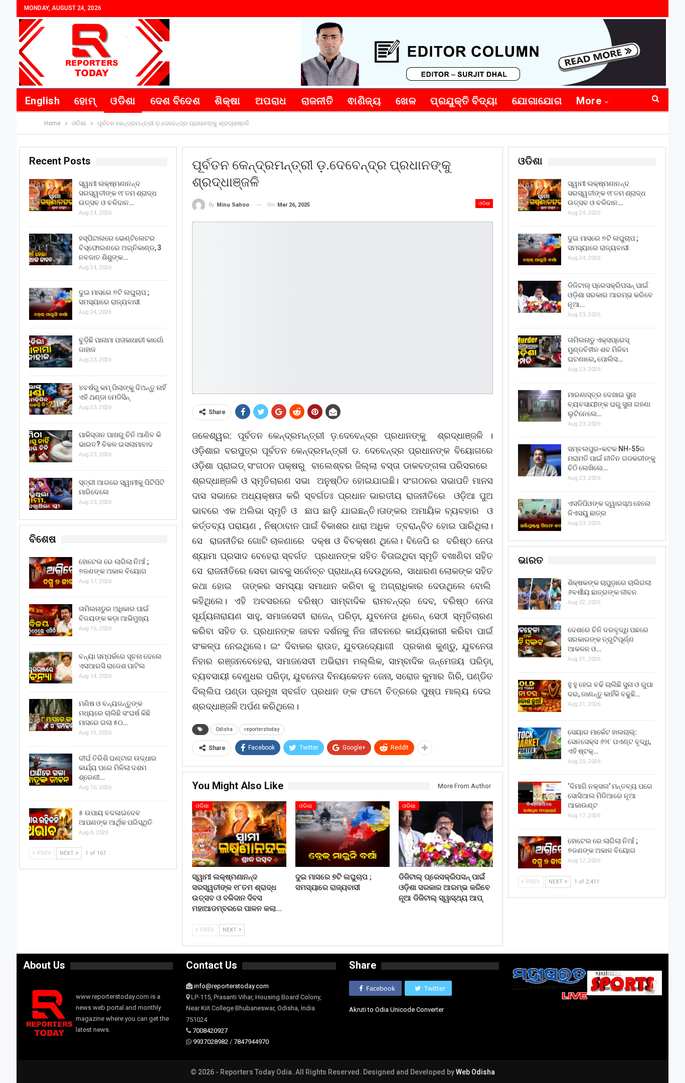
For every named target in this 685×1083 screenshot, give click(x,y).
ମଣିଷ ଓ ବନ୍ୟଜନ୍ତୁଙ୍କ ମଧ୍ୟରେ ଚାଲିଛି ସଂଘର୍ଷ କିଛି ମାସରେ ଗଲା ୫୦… (114, 713)
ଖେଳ (406, 101)
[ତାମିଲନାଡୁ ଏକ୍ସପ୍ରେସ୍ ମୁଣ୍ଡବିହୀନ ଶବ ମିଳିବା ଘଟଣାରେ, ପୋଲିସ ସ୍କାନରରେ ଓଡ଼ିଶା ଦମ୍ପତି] (539, 351)
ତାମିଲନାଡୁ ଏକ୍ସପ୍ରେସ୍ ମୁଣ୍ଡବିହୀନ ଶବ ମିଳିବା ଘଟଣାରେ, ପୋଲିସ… (598, 349)
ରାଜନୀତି (317, 101)
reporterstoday (261, 729)
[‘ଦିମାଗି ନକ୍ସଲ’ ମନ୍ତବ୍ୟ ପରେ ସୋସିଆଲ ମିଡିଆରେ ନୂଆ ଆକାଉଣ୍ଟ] (539, 798)
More (588, 101)
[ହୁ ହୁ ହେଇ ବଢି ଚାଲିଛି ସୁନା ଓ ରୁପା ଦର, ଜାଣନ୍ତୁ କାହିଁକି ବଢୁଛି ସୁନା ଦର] (539, 696)
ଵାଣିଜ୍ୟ (364, 101)
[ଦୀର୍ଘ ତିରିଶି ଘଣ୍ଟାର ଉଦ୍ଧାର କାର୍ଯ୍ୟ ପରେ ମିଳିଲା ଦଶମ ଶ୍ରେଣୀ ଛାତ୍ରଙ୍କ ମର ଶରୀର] (50, 770)
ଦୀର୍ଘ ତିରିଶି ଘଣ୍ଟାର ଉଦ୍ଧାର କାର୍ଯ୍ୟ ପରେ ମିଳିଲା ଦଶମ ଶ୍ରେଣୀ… (117, 767)
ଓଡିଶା (122, 101)
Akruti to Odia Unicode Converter (396, 1009)
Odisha (224, 729)
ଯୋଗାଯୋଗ (537, 101)
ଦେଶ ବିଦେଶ (175, 101)
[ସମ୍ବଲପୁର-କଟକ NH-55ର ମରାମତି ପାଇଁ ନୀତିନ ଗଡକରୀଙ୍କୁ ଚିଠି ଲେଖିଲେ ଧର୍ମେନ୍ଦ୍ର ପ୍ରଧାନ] (539, 460)
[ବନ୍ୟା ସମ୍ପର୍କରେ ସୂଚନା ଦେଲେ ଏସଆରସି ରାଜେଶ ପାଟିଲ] (50, 668)
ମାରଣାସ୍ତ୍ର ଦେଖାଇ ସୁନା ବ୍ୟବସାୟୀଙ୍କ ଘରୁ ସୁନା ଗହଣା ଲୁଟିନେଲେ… (609, 404)
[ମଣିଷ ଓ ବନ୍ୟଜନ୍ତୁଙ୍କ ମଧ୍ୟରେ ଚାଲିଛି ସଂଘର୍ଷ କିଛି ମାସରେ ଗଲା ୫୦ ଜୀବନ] (50, 715)
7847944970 (251, 1041)
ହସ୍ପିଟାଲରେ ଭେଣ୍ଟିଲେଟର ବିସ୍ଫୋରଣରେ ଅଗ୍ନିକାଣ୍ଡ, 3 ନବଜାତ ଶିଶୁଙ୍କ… (120, 247)
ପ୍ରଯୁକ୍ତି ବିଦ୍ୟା (463, 101)
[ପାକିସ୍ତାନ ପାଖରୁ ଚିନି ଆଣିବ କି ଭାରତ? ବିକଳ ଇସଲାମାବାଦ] (50, 446)
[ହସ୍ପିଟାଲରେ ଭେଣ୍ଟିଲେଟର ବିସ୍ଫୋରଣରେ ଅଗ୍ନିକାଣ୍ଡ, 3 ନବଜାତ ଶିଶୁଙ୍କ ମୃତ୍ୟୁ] (50, 250)
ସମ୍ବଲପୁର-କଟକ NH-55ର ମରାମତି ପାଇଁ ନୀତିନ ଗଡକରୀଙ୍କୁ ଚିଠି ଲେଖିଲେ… (611, 458)
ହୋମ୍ (85, 101)
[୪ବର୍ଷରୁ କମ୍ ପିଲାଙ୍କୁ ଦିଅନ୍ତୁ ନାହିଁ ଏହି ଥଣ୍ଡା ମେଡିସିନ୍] (50, 399)
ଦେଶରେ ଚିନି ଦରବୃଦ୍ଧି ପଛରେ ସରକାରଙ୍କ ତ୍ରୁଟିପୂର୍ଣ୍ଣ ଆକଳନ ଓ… (608, 639)
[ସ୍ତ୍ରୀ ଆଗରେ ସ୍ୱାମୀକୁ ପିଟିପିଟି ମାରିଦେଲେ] (50, 494)
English (42, 101)
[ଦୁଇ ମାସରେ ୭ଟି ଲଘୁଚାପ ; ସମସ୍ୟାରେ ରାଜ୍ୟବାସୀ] (342, 834)
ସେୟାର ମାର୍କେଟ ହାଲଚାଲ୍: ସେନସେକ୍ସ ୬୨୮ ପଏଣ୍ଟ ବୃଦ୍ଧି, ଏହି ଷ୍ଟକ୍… (609, 741)
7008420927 (210, 1030)
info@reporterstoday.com (231, 986)
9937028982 (210, 1041)
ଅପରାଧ (271, 101)
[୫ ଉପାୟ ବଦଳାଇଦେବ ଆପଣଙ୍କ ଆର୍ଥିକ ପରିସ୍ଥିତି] (50, 824)
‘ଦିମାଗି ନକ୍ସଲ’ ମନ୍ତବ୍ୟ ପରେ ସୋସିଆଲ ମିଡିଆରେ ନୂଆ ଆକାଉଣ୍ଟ (610, 795)
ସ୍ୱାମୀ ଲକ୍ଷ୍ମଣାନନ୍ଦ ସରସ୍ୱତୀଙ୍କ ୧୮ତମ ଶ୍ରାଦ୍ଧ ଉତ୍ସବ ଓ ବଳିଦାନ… (606, 193)
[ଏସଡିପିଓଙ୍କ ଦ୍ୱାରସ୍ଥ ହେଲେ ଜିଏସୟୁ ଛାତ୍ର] (539, 515)
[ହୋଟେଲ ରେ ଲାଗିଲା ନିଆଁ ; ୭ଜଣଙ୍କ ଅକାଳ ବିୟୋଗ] (539, 852)
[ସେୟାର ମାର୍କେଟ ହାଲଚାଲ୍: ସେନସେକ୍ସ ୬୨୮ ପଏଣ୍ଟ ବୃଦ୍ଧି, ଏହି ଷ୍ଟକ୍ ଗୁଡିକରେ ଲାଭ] (539, 744)
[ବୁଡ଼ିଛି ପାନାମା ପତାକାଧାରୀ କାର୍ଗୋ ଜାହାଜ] (50, 351)
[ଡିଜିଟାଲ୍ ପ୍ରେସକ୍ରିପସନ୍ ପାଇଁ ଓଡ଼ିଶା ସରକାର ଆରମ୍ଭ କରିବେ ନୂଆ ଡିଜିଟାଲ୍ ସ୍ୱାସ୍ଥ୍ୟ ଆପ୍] (446, 834)
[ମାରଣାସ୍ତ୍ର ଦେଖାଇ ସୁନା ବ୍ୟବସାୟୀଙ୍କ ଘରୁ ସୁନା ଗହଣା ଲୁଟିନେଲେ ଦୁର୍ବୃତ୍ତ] (539, 406)
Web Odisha (475, 1072)
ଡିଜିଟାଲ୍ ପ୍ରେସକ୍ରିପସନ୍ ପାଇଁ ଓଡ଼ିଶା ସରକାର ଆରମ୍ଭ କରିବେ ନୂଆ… (610, 294)
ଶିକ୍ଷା (227, 101)
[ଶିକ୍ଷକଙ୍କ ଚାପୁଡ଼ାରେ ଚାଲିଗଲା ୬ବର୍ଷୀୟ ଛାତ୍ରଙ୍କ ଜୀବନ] (539, 594)
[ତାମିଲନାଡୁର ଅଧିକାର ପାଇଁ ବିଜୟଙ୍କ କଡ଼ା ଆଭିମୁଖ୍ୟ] (50, 620)
